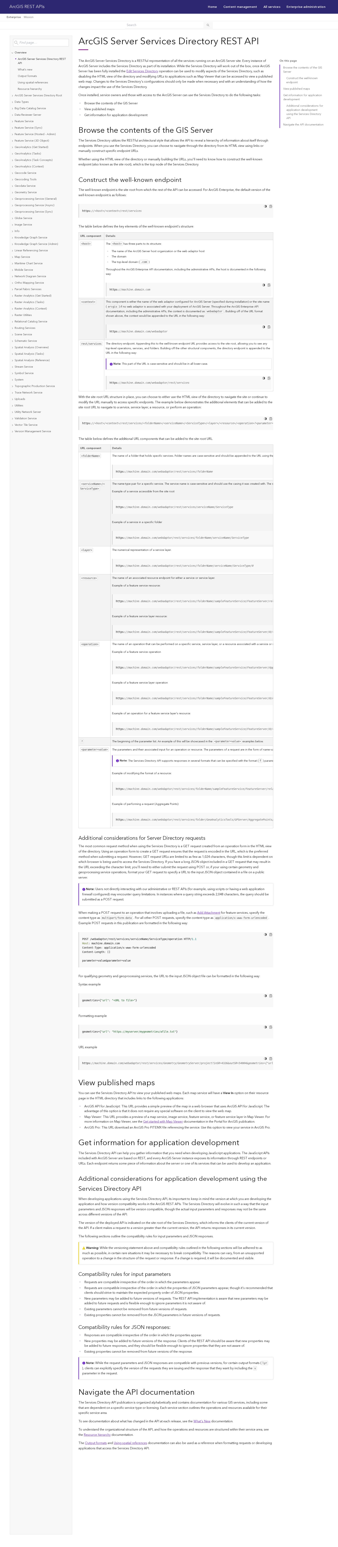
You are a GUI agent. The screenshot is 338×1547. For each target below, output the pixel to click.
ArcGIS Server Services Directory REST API (42, 61)
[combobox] (41, 42)
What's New (201, 1421)
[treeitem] (41, 71)
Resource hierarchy (30, 89)
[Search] (208, 25)
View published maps (296, 89)
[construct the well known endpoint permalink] (185, 180)
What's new (25, 69)
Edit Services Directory (142, 71)
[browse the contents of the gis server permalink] (216, 130)
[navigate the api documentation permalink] (198, 1392)
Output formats (27, 76)
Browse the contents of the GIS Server (302, 69)
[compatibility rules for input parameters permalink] (174, 1274)
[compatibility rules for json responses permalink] (174, 1327)
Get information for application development (302, 97)
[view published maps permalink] (158, 1083)
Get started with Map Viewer (163, 1121)
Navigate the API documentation (303, 124)
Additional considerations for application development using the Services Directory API (304, 112)
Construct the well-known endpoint (302, 80)
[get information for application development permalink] (242, 1143)
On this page (288, 61)
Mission (28, 17)
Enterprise (14, 17)
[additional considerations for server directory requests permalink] (208, 838)
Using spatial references (33, 82)
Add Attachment (208, 913)
